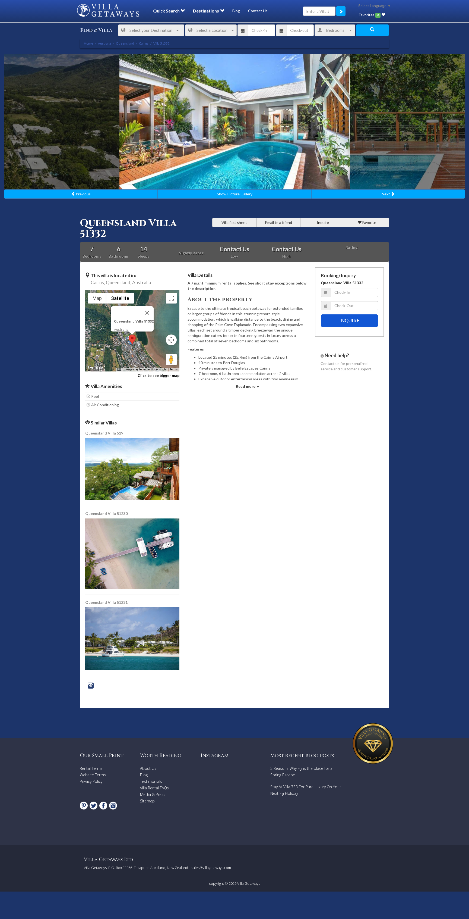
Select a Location (212, 30)
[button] (132, 340)
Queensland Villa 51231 (106, 602)
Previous (83, 194)
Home (88, 43)
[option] (234, 121)
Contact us (330, 363)
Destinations (206, 10)
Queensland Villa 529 (104, 433)
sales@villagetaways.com (211, 867)
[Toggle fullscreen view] (171, 298)
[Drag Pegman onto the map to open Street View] (171, 359)
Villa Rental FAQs (154, 787)
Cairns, (98, 282)
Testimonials (151, 781)
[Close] (147, 312)
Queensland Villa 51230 (106, 513)
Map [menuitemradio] (97, 298)
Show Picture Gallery (234, 194)
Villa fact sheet (234, 222)
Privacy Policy (91, 781)
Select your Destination (151, 30)
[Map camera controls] (171, 340)
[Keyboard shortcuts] (119, 369)
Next (386, 194)
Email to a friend (278, 222)
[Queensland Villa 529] (132, 468)
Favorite (369, 222)
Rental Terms (91, 768)
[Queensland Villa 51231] (132, 638)
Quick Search (166, 10)
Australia (141, 282)
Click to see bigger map (158, 375)
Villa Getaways (248, 883)
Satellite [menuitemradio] (120, 298)
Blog (236, 10)
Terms (174, 369)
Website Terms (93, 774)
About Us (148, 768)
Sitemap (147, 801)
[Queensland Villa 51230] (132, 553)
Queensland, (118, 282)
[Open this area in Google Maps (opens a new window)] (95, 367)
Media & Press (152, 794)
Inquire (323, 222)
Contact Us (258, 10)
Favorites (369, 14)
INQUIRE (349, 320)
